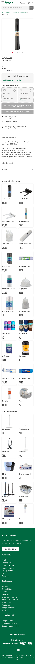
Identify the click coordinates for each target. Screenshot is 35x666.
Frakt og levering (8, 565)
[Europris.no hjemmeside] (9, 2)
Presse (4, 592)
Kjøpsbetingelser (8, 568)
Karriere (5, 586)
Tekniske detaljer (7, 163)
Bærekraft (5, 594)
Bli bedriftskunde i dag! (10, 626)
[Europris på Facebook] (16, 650)
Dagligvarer (9, 12)
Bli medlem (9, 549)
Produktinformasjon (8, 138)
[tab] (17, 138)
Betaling (5, 560)
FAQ (3, 573)
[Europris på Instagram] (18, 650)
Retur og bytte (7, 563)
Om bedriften (7, 589)
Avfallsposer (23, 12)
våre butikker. (6, 100)
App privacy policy (8, 608)
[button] (3, 34)
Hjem (2, 12)
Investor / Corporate (9, 597)
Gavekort (5, 576)
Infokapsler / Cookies (10, 600)
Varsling (5, 610)
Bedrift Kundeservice (9, 623)
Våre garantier (7, 571)
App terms (6, 605)
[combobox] (17, 8)
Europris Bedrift (7, 621)
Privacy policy (7, 602)
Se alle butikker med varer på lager (17, 112)
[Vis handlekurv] (32, 3)
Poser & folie (16, 12)
